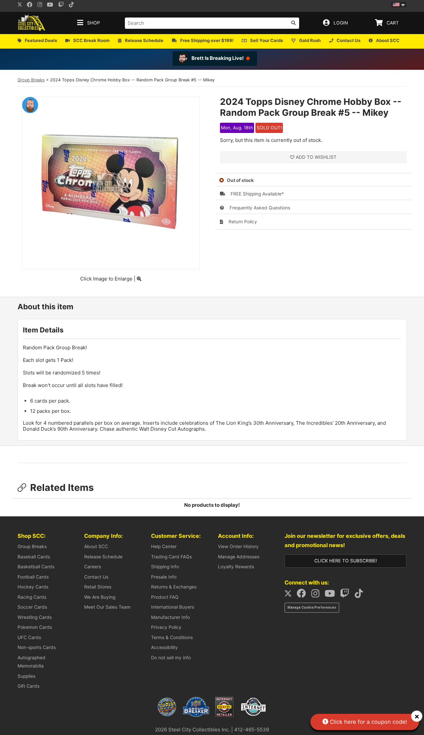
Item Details (43, 330)
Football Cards (33, 577)
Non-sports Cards (37, 647)
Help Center (164, 546)
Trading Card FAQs (171, 556)
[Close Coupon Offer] (416, 716)
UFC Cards (29, 637)
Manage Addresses (238, 556)
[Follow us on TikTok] (361, 595)
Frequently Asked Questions (259, 207)
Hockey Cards (33, 586)
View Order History (238, 546)
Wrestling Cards (35, 617)
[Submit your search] (293, 23)
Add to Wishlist (316, 157)
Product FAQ (165, 597)
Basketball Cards (36, 566)
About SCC (96, 546)
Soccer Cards (32, 607)
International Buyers (172, 607)
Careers (92, 566)
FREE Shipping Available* (256, 193)
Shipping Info (165, 566)
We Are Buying (99, 597)
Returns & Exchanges (173, 586)
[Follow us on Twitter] (20, 5)
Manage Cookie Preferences (312, 607)
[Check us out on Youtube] (52, 5)
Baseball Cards (34, 556)
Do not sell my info (171, 657)
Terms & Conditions (172, 637)
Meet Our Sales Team (107, 607)
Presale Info (164, 577)
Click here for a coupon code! (367, 721)
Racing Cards (32, 597)
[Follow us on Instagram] (41, 5)
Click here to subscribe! (345, 560)
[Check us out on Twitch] (63, 5)
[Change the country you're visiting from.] (399, 4)
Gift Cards (28, 686)
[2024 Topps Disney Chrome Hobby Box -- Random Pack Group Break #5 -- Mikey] (110, 261)
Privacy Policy (166, 627)
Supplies (26, 676)
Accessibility (164, 647)
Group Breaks (31, 79)
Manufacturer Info (170, 617)
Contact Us (96, 577)
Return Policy (242, 221)
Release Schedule (103, 556)
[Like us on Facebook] (31, 5)
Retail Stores (97, 586)
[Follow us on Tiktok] (73, 5)
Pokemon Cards (35, 627)
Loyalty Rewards (236, 566)
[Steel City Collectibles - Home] (32, 23)
